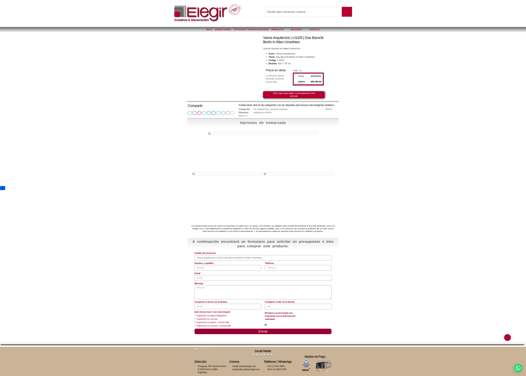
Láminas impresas (279, 109)
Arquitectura (263, 109)
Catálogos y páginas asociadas (251, 29)
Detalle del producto (205, 253)
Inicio (209, 29)
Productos (277, 29)
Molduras (296, 29)
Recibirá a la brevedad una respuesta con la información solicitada (280, 316)
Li (247, 116)
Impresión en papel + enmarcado (213, 322)
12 (254, 109)
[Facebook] (2, 188)
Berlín (269, 112)
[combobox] (303, 12)
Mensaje (199, 283)
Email (197, 273)
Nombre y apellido (204, 263)
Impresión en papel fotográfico (212, 315)
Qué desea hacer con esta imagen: (213, 312)
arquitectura (259, 112)
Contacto (314, 29)
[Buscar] (347, 12)
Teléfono (269, 263)
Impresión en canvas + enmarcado (214, 326)
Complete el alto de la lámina (280, 302)
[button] (190, 113)
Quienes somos (223, 29)
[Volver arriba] (507, 337)
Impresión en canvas (207, 319)
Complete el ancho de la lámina (211, 302)
